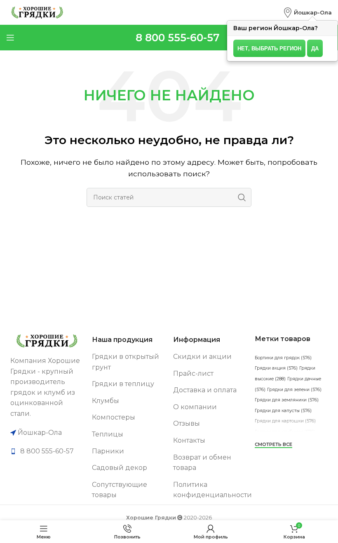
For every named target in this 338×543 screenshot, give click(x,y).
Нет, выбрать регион (269, 48)
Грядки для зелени (294, 389)
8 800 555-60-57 (177, 37)
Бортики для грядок (283, 357)
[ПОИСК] (241, 197)
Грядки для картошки (285, 421)
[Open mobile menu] (10, 37)
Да (315, 48)
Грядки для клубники (285, 431)
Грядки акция (276, 368)
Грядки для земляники (287, 400)
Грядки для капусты (283, 410)
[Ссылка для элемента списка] (47, 451)
